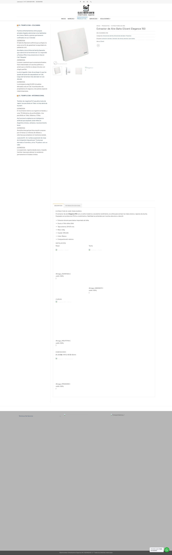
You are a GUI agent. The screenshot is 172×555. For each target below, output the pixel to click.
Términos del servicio (26, 416)
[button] (55, 63)
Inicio (98, 25)
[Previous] (56, 45)
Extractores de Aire (118, 25)
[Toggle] (60, 416)
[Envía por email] (98, 45)
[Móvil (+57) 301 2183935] (91, 2)
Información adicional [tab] (72, 205)
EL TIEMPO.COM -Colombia (29, 25)
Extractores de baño (119, 35)
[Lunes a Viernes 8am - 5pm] (87, 2)
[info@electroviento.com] (84, 2)
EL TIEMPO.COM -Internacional (31, 95)
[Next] (90, 45)
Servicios (93, 19)
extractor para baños (129, 38)
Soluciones (104, 19)
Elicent (102, 41)
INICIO (63, 19)
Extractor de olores (118, 38)
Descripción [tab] (58, 205)
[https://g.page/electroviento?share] (80, 2)
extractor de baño (107, 38)
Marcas (71, 19)
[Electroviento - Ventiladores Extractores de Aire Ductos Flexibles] (86, 10)
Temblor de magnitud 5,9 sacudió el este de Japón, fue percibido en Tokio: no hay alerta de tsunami (32, 103)
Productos (81, 19)
